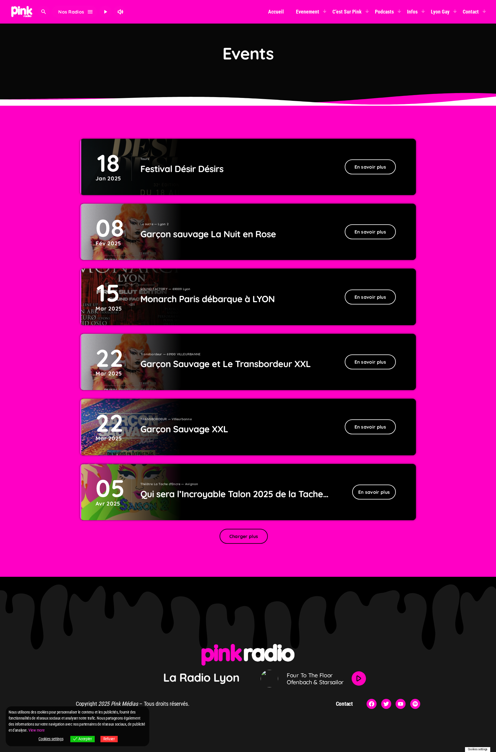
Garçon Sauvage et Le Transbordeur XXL (225, 363)
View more (36, 730)
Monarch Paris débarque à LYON (207, 298)
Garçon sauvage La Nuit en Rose (208, 234)
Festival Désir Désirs (182, 168)
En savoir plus (370, 167)
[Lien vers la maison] (22, 12)
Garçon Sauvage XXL (184, 429)
